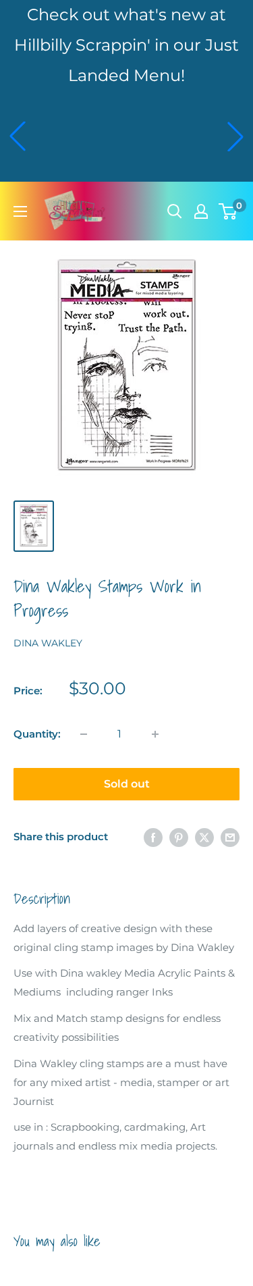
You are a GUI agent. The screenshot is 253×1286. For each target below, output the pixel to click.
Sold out (127, 783)
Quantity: (37, 733)
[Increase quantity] (155, 734)
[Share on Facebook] (153, 837)
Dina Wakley (47, 643)
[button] (17, 136)
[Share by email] (230, 837)
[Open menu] (20, 211)
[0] (228, 211)
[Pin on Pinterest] (178, 837)
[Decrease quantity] (83, 734)
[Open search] (174, 211)
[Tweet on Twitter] (204, 837)
